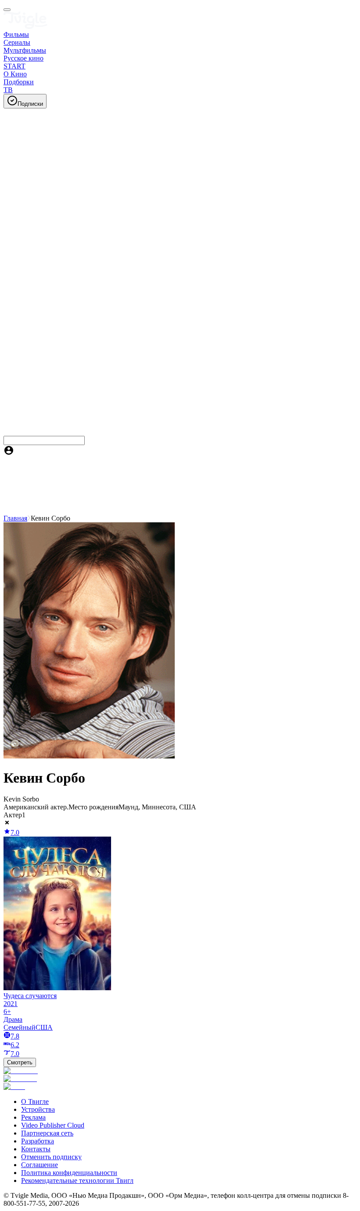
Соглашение (39, 1164)
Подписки (30, 104)
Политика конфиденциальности (69, 1172)
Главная (15, 518)
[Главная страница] (25, 26)
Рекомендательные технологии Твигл (77, 1180)
